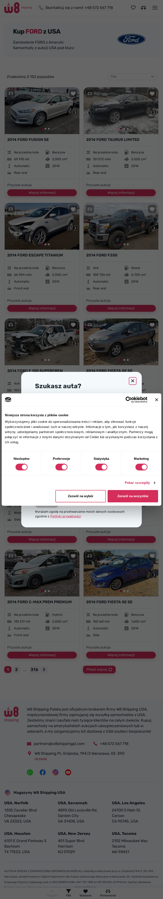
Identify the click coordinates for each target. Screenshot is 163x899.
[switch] (61, 467)
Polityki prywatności (65, 516)
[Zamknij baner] (156, 399)
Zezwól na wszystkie (132, 496)
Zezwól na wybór (81, 496)
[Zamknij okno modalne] (132, 381)
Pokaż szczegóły (137, 482)
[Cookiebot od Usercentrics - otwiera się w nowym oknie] (128, 399)
